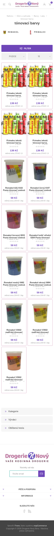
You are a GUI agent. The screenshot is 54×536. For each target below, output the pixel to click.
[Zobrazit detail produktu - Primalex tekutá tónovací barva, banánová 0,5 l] (14, 76)
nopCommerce (40, 525)
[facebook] (24, 511)
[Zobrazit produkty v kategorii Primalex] (31, 32)
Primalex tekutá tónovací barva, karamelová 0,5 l (40, 142)
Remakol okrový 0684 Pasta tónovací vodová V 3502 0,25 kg (40, 284)
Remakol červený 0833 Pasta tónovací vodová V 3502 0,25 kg (14, 237)
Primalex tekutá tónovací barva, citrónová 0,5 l (40, 95)
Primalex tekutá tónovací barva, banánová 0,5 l (14, 95)
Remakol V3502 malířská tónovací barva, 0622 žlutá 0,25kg (40, 333)
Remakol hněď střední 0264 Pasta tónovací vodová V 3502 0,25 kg (40, 237)
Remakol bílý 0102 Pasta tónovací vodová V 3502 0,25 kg (14, 190)
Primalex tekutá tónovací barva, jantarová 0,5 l (14, 142)
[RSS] (29, 511)
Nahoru (10, 16)
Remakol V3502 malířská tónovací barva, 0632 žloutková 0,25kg (13, 381)
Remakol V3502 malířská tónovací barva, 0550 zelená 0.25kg (14, 333)
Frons (17, 525)
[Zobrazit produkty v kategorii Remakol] (4, 32)
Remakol (13, 32)
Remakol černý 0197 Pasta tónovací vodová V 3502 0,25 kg (40, 190)
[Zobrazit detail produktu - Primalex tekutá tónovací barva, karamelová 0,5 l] (40, 123)
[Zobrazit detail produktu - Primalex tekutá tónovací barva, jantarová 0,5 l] (14, 123)
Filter (27, 48)
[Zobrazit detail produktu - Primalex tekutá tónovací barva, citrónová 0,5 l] (40, 76)
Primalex (40, 32)
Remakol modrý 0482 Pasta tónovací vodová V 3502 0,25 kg (14, 284)
